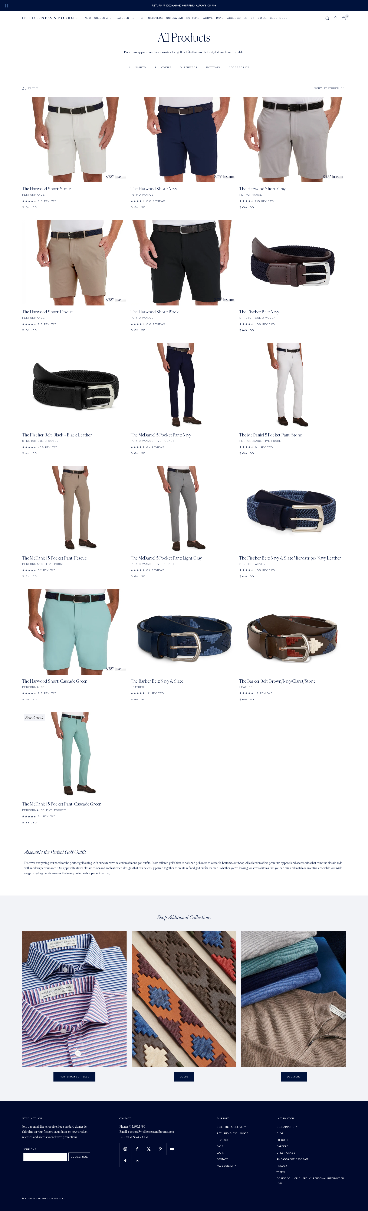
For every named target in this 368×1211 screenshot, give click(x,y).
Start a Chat (140, 1137)
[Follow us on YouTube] (172, 1149)
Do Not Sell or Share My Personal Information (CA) (310, 1181)
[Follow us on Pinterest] (160, 1149)
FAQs (220, 1146)
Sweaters (294, 1076)
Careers (283, 1146)
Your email (31, 1149)
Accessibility (226, 1165)
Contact (222, 1159)
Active (208, 17)
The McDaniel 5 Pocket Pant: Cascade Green (61, 804)
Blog (280, 1133)
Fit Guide (283, 1139)
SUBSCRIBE (79, 1157)
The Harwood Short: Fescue (47, 312)
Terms (281, 1172)
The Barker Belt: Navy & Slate (157, 681)
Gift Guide (259, 17)
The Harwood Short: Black (155, 312)
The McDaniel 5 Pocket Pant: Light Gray (166, 558)
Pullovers (155, 17)
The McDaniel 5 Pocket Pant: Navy (161, 435)
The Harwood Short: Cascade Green (54, 681)
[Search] (327, 18)
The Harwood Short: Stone (46, 189)
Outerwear (174, 17)
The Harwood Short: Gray (262, 189)
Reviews (222, 1139)
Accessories (237, 17)
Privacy (282, 1165)
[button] (329, 88)
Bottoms (193, 17)
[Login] (335, 18)
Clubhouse (279, 17)
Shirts (137, 17)
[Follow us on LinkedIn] (137, 1161)
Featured (122, 17)
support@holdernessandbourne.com (151, 1132)
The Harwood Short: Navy (154, 189)
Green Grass (286, 1152)
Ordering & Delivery (231, 1126)
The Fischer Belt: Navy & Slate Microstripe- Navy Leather (290, 558)
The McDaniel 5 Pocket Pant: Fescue (54, 558)
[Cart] (344, 18)
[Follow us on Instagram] (125, 1149)
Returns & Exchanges (233, 1133)
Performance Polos (74, 1076)
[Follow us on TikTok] (125, 1161)
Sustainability (287, 1126)
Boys (220, 17)
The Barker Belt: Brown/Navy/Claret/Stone (277, 681)
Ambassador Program (292, 1159)
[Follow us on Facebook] (137, 1149)
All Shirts (137, 67)
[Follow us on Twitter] (149, 1149)
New (88, 17)
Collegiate (102, 17)
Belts (184, 1076)
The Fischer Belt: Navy (259, 312)
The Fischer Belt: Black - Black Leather (57, 435)
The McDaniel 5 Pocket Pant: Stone (270, 435)
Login (220, 1152)
